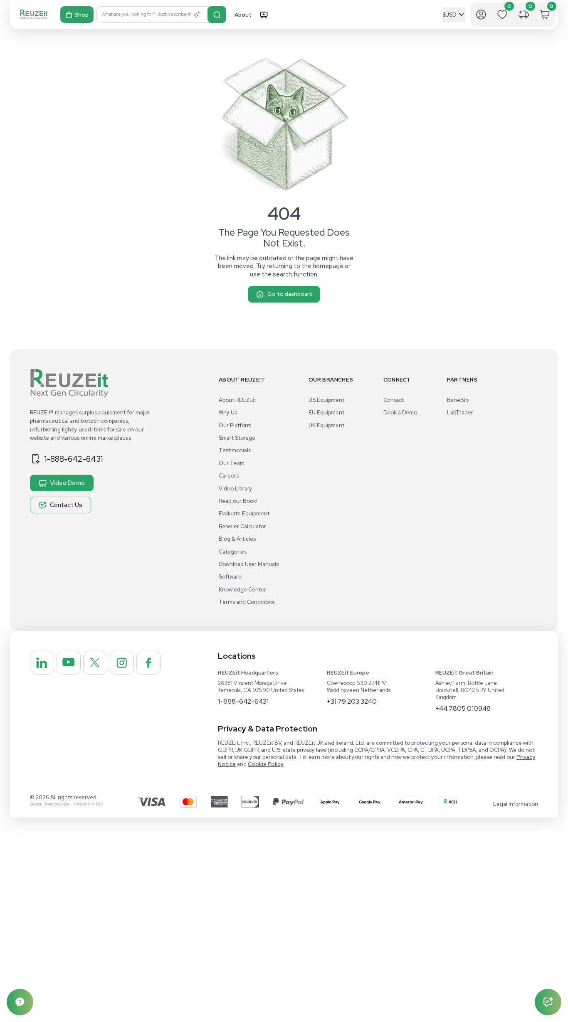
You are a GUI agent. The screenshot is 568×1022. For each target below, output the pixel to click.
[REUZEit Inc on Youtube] (69, 663)
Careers (229, 475)
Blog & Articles (237, 538)
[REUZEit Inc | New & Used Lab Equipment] (33, 15)
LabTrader (460, 412)
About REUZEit (237, 400)
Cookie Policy (265, 764)
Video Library (235, 488)
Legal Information (515, 804)
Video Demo (67, 483)
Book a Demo (400, 412)
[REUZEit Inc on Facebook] (148, 663)
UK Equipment (326, 425)
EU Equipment (326, 412)
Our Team (231, 463)
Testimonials (235, 450)
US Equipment (326, 400)
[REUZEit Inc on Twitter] (95, 663)
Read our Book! (238, 501)
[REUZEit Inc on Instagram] (122, 663)
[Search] (216, 14)
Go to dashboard (290, 294)
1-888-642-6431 (73, 458)
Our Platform (235, 425)
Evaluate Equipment (244, 513)
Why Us (228, 412)
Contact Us (66, 505)
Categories (233, 551)
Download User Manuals (249, 564)
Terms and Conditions (246, 602)
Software (230, 576)
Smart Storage (237, 437)
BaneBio (458, 400)
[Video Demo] (264, 14)
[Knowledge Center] (20, 1002)
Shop (81, 14)
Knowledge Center (242, 589)
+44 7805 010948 (463, 708)
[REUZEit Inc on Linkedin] (42, 663)
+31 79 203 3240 (352, 701)
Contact (393, 400)
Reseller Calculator (242, 526)
